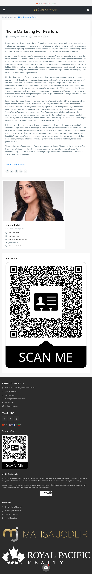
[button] (46, 568)
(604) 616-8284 (14, 233)
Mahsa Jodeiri (13, 225)
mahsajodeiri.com (15, 246)
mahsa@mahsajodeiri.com (18, 239)
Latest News (37, 37)
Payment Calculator (12, 514)
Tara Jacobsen (19, 164)
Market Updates (11, 518)
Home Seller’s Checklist (13, 507)
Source (8, 164)
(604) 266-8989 (14, 236)
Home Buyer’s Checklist (13, 511)
